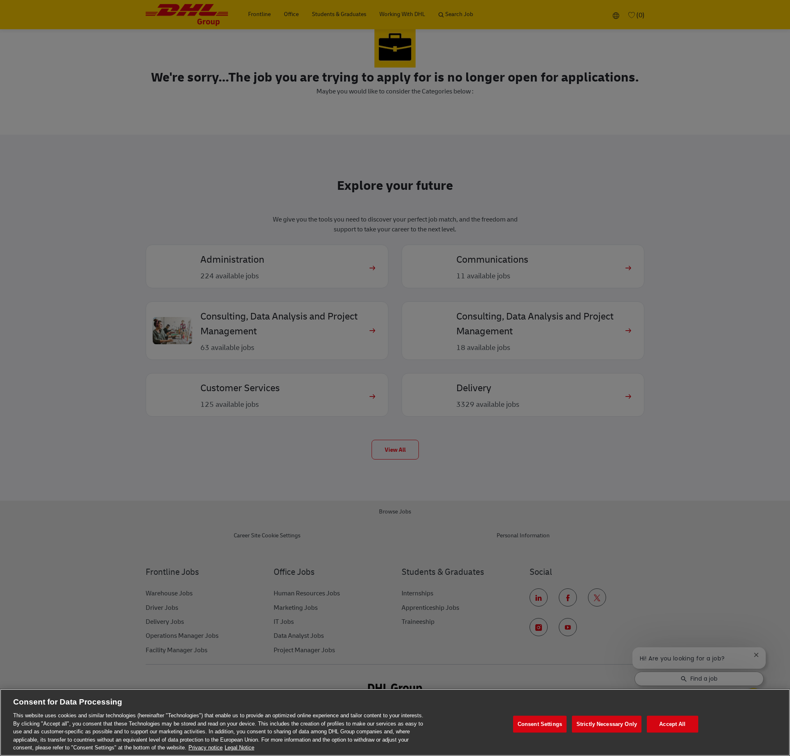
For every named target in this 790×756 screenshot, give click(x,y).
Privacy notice (205, 747)
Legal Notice (239, 747)
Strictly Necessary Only (606, 724)
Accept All (672, 724)
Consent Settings (540, 724)
